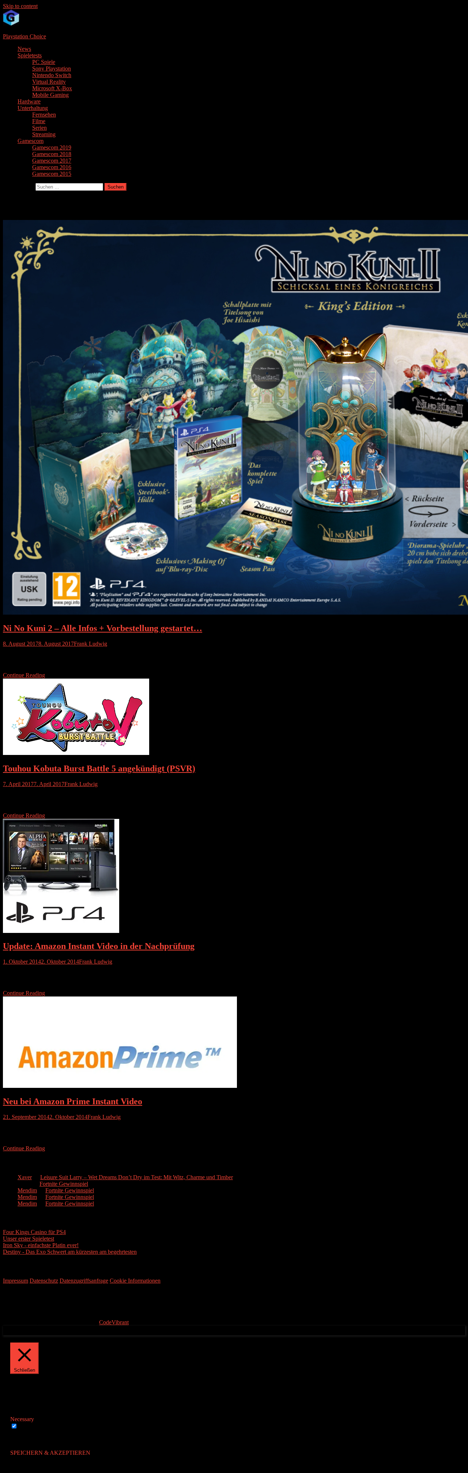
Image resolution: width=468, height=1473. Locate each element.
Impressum (15, 1281)
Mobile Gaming (50, 95)
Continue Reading (24, 675)
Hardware (29, 101)
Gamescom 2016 (51, 167)
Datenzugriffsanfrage (84, 1281)
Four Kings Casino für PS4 (34, 1232)
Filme (38, 121)
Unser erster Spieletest (28, 1238)
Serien (39, 128)
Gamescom (31, 141)
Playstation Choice (24, 36)
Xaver (25, 1177)
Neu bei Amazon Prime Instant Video (72, 1101)
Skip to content (20, 6)
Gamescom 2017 (51, 160)
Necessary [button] (22, 1419)
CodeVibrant (114, 1322)
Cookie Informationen (135, 1281)
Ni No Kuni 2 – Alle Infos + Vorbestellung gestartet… (102, 628)
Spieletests (30, 55)
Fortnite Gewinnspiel (63, 1184)
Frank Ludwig (90, 644)
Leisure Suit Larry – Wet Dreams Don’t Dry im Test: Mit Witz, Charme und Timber (136, 1177)
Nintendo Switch (51, 75)
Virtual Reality (49, 82)
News (24, 49)
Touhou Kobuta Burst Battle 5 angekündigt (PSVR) (99, 768)
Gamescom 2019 (51, 147)
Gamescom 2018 (51, 154)
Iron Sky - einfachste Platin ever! (41, 1245)
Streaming (44, 134)
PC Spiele (43, 62)
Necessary (31, 1426)
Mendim (27, 1190)
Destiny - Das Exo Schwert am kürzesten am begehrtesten (70, 1252)
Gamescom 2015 (51, 174)
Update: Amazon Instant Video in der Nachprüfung (99, 946)
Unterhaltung (33, 108)
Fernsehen (44, 114)
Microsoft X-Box (52, 88)
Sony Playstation (51, 68)
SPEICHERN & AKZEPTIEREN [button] (50, 1453)
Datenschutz (44, 1281)
